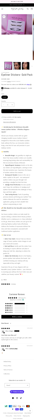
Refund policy (28, 413)
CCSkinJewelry (10, 413)
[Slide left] (2, 66)
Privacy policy (9, 415)
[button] (2, 9)
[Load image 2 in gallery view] (17, 66)
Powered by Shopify (18, 413)
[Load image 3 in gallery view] (25, 66)
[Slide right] (32, 66)
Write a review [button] (17, 317)
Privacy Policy (7, 365)
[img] (5, 328)
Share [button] (5, 279)
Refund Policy (7, 361)
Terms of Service (8, 370)
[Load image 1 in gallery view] (8, 66)
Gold (4, 97)
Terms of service (17, 415)
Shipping (9, 81)
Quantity (3, 101)
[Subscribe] (27, 385)
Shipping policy (26, 415)
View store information (9, 122)
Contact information (18, 418)
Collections (7, 374)
